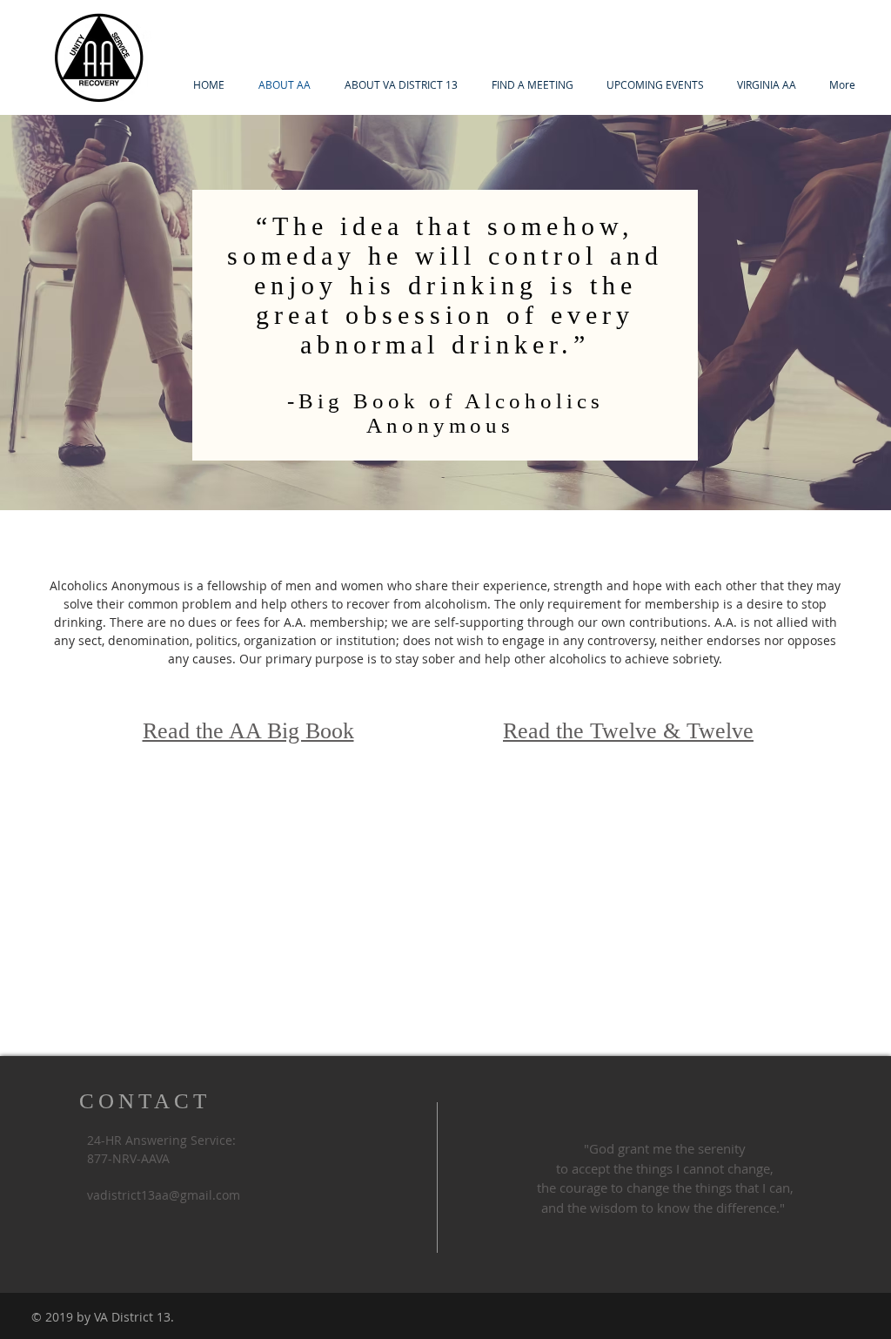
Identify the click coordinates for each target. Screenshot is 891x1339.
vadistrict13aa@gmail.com (163, 1195)
